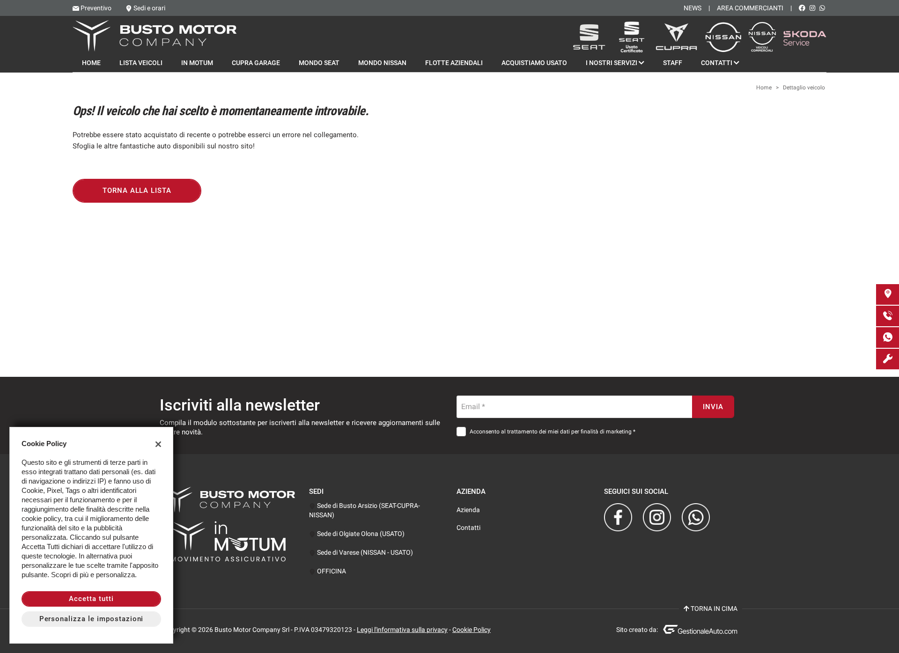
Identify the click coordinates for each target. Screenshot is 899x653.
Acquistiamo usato (534, 62)
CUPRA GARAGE (256, 62)
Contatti (717, 62)
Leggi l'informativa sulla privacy (402, 629)
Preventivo (96, 8)
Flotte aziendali (454, 62)
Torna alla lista (137, 190)
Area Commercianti (750, 8)
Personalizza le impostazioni (91, 619)
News (692, 8)
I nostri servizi (612, 62)
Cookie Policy (471, 629)
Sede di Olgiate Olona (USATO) (360, 533)
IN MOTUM (197, 62)
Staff (672, 62)
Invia (713, 407)
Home (91, 62)
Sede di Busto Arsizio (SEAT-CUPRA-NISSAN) (364, 510)
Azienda (468, 510)
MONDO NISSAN (382, 62)
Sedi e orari (149, 8)
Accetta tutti (91, 598)
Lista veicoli (140, 62)
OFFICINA (331, 571)
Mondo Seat (319, 62)
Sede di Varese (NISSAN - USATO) (364, 552)
